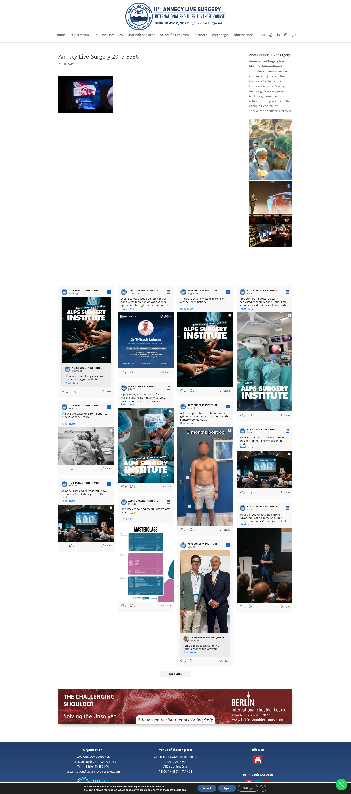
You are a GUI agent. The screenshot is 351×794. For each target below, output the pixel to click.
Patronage (220, 35)
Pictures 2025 (112, 35)
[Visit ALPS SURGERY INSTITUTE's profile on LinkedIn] (64, 292)
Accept (207, 788)
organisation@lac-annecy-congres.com (93, 772)
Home (60, 35)
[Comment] (249, 416)
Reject (227, 788)
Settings (248, 788)
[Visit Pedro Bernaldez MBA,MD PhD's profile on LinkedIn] (186, 639)
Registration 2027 (83, 35)
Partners (200, 35)
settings (181, 790)
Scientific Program (174, 35)
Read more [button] (71, 382)
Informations (243, 35)
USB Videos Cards (141, 35)
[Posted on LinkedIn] (109, 292)
